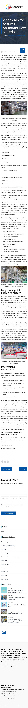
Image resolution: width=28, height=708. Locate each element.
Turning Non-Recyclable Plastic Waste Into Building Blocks (16, 612)
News (2, 531)
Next (22, 469)
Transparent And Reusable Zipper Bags (17, 605)
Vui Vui (5, 52)
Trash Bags (4, 575)
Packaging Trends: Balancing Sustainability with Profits (15, 591)
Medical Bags (4, 553)
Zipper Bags (4, 579)
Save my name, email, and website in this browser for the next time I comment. (12, 506)
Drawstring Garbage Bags (8, 545)
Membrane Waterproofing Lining (10, 556)
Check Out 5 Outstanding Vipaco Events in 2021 (16, 598)
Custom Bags (4, 542)
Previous (7, 469)
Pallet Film (4, 560)
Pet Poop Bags (5, 564)
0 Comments (12, 52)
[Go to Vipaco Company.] (1, 35)
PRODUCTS (20, 187)
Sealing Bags (4, 568)
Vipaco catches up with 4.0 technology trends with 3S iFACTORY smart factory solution (11, 620)
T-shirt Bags (4, 571)
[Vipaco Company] (14, 7)
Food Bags (4, 549)
